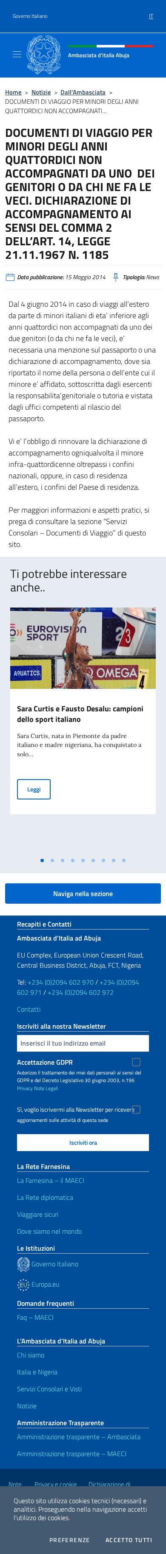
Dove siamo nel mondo (49, 1231)
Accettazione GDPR (45, 1062)
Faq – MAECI (35, 1317)
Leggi (39, 789)
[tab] (42, 860)
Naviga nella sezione (83, 893)
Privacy (25, 1088)
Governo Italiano (30, 16)
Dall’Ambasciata (83, 92)
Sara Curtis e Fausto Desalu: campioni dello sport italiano (80, 714)
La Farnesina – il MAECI (50, 1180)
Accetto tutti (129, 1540)
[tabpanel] (83, 730)
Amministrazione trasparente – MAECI (71, 1454)
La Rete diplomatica (45, 1197)
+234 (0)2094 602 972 (81, 992)
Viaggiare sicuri (37, 1214)
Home (13, 92)
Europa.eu (44, 1284)
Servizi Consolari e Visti (49, 1389)
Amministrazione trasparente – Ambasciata (78, 1437)
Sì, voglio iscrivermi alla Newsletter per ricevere (76, 1109)
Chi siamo (30, 1355)
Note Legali (46, 1088)
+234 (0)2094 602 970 (61, 982)
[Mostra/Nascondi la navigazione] (17, 54)
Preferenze (69, 1540)
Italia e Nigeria (37, 1372)
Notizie (41, 92)
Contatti (28, 1009)
